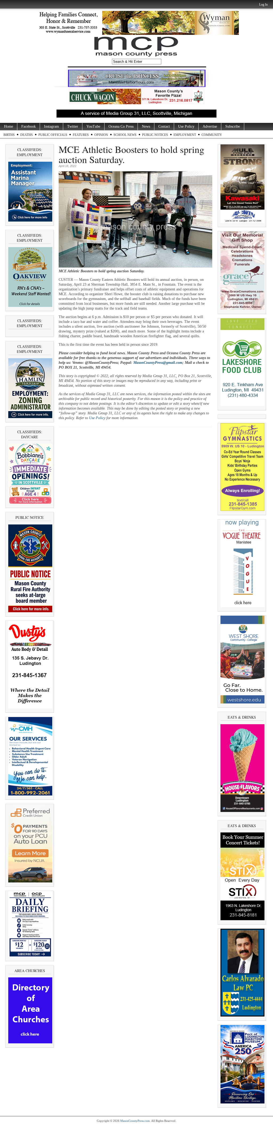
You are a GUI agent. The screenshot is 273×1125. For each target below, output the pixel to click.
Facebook (28, 126)
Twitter (72, 126)
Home (8, 126)
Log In (263, 4)
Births (9, 135)
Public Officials (52, 135)
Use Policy (186, 126)
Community (212, 135)
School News (125, 135)
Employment (185, 135)
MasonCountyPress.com (135, 1120)
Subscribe (232, 126)
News (146, 126)
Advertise (210, 126)
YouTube (93, 126)
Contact (164, 126)
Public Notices (155, 135)
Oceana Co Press (121, 126)
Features (81, 135)
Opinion (101, 135)
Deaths (26, 135)
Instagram (51, 126)
